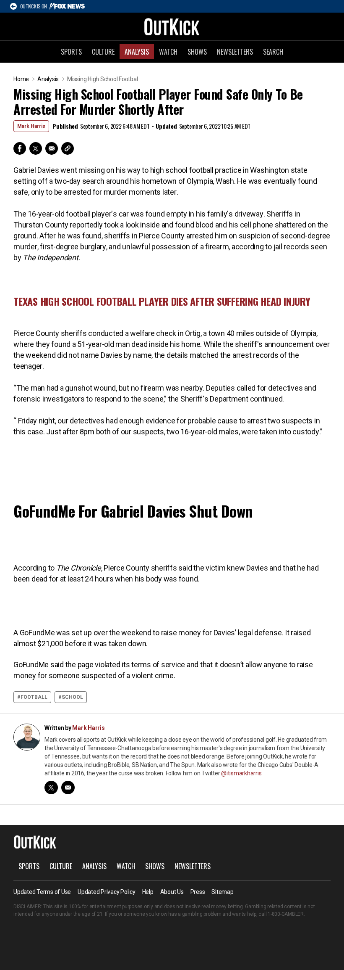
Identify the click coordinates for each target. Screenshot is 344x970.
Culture (103, 52)
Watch (168, 52)
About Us (172, 891)
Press (197, 891)
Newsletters (235, 52)
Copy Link (67, 148)
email (68, 787)
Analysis (137, 52)
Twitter (35, 148)
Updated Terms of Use (42, 891)
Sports (71, 52)
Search (273, 52)
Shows (197, 52)
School (72, 697)
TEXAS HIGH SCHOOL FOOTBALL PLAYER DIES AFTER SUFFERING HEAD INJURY (161, 301)
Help (148, 891)
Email (51, 148)
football (34, 697)
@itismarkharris (241, 773)
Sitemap (222, 891)
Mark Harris (31, 126)
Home (21, 79)
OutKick (172, 26)
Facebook (19, 148)
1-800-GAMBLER (286, 914)
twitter (51, 787)
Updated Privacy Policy (107, 891)
